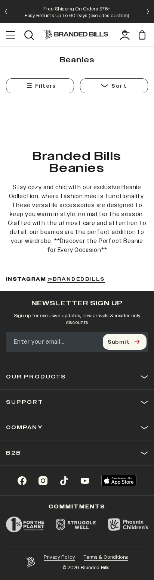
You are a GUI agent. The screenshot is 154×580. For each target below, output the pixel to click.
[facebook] (22, 480)
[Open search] (29, 35)
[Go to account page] (125, 35)
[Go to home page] (30, 562)
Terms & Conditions (106, 557)
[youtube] (84, 480)
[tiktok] (63, 480)
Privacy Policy (59, 557)
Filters (45, 86)
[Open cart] (143, 35)
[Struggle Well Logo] (76, 524)
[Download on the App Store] (118, 480)
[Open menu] (10, 35)
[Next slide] (148, 11)
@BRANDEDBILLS (76, 279)
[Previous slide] (6, 11)
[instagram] (42, 480)
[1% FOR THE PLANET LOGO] (25, 524)
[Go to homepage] (76, 35)
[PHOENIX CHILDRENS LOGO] (128, 524)
